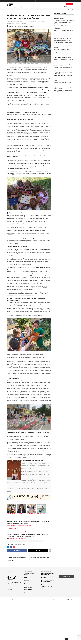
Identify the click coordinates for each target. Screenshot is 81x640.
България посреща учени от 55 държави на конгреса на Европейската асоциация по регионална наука (62, 83)
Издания (38, 9)
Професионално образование (47, 583)
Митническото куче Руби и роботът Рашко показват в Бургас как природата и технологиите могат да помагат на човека (64, 27)
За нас (14, 9)
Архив (25, 592)
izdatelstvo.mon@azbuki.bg (16, 531)
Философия (43, 587)
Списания (32, 9)
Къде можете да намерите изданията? (29, 574)
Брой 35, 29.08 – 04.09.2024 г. (24, 12)
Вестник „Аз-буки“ (23, 9)
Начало (9, 9)
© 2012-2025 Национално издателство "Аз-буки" (15, 599)
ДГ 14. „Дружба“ (17, 541)
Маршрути (41, 541)
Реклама (50, 9)
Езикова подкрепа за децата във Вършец (62, 40)
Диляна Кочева (13, 26)
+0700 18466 (9, 585)
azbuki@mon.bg (25, 531)
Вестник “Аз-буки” (28, 589)
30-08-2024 (20, 26)
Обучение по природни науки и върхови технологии (47, 581)
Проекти (44, 9)
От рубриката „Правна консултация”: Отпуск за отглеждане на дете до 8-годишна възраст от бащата (63, 69)
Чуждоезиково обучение (46, 586)
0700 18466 (13, 528)
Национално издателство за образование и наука (18, 6)
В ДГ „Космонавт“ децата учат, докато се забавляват (64, 20)
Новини (11, 12)
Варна (12, 541)
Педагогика (43, 577)
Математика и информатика (47, 579)
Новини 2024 (16, 12)
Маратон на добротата (33, 541)
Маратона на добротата (19, 171)
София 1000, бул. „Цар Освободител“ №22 (19, 538)
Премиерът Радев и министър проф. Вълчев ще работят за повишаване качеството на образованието (63, 61)
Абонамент (57, 9)
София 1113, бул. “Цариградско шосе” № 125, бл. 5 (21, 525)
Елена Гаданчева (24, 541)
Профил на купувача (70, 599)
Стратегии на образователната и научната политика (48, 574)
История (43, 584)
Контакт (63, 9)
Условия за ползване (62, 599)
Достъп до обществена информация (50, 599)
